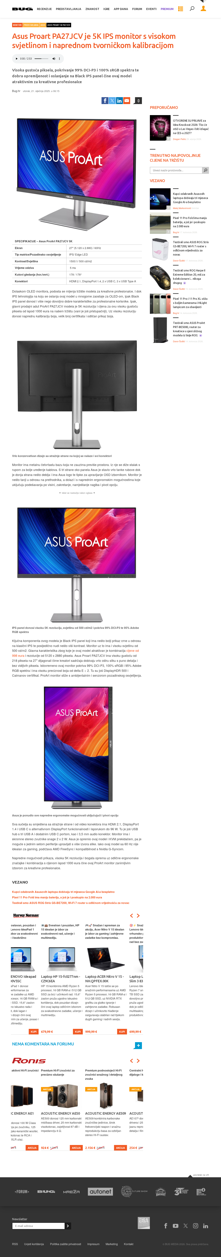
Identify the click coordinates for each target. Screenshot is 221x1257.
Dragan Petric (179, 139)
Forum (137, 9)
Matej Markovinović (182, 208)
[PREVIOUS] (131, 915)
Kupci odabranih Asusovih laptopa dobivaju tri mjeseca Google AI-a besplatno (63, 892)
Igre (106, 9)
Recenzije (44, 9)
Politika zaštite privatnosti (65, 1244)
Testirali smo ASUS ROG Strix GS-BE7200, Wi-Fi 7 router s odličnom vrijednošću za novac (70, 903)
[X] (185, 1225)
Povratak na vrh (201, 1174)
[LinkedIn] (119, 100)
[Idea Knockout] (161, 1191)
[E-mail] (126, 100)
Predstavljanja (68, 9)
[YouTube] (175, 1225)
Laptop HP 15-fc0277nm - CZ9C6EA (31, 979)
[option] (33, 979)
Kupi (49, 1031)
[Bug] (46, 1191)
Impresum (93, 1244)
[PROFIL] (203, 9)
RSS (15, 1244)
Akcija (47, 1147)
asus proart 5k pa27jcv (58, 24)
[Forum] (22, 1192)
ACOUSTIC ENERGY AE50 (31, 1113)
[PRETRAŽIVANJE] (192, 9)
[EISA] (144, 1223)
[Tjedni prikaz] (180, 9)
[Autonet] (100, 1191)
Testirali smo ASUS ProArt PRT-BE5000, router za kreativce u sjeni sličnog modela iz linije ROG (189, 329)
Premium (167, 9)
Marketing (112, 1244)
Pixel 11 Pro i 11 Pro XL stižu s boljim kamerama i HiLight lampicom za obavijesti (190, 303)
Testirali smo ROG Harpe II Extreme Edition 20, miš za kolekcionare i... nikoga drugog (189, 276)
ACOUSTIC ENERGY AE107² (121, 1113)
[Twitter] (112, 100)
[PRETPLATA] (68, 1226)
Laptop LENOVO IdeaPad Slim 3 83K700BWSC (120, 979)
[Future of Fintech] (201, 1191)
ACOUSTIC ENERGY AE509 (76, 1113)
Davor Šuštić (179, 260)
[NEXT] (138, 915)
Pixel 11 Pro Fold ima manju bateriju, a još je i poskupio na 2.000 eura (57, 897)
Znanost (92, 9)
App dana (121, 9)
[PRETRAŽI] (205, 170)
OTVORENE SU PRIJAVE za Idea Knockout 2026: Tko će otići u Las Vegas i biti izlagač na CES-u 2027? (191, 127)
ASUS (43, 24)
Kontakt (128, 1244)
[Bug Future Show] (134, 1191)
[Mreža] (71, 1192)
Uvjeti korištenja (34, 1244)
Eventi (151, 9)
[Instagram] (195, 1225)
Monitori (17, 24)
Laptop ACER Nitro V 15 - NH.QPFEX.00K (75, 979)
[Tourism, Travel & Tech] (181, 1191)
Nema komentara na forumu (43, 1044)
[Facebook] (105, 100)
